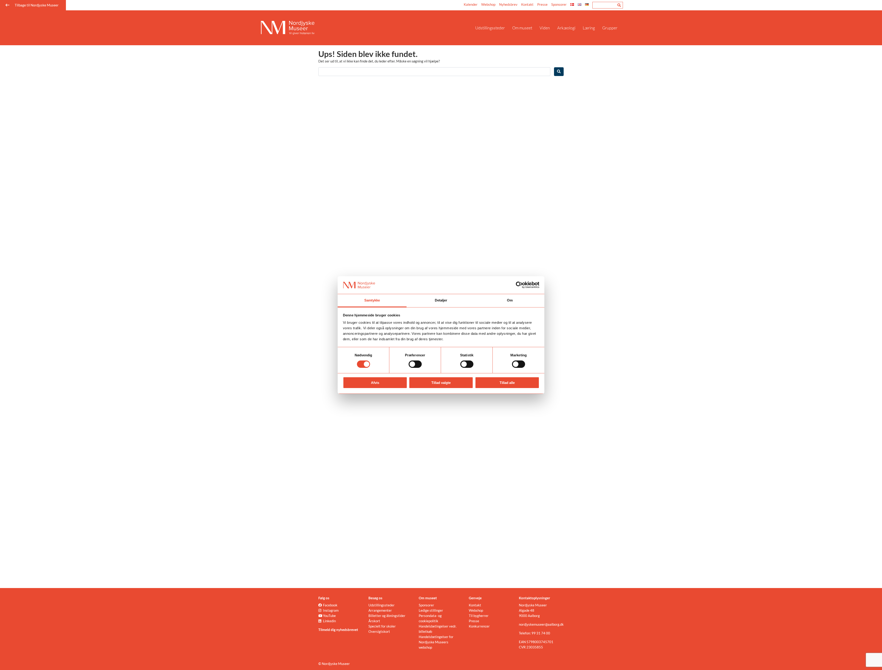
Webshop (488, 4)
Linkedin (329, 621)
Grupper (609, 27)
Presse (542, 4)
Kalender (471, 4)
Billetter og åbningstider (386, 616)
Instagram (331, 610)
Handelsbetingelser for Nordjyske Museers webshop (436, 642)
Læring (589, 27)
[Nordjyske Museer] (366, 28)
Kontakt (527, 4)
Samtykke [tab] (372, 300)
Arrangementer (380, 610)
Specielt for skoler (382, 626)
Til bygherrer (479, 616)
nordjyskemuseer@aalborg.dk (541, 624)
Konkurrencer (479, 626)
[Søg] (619, 5)
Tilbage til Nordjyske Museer (37, 5)
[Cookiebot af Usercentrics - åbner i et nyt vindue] (519, 285)
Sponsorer (559, 4)
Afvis (375, 383)
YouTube (329, 616)
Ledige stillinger (431, 610)
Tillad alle (507, 383)
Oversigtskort (379, 631)
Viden (545, 27)
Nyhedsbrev (508, 4)
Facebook (330, 605)
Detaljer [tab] (441, 300)
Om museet (522, 27)
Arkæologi (566, 27)
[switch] (415, 364)
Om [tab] (510, 300)
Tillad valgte (441, 383)
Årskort (374, 621)
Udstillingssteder (490, 27)
